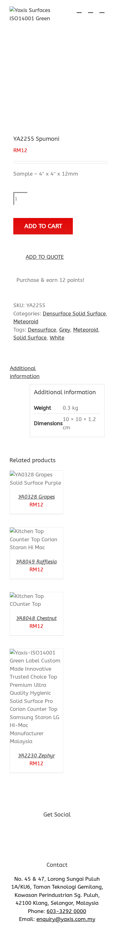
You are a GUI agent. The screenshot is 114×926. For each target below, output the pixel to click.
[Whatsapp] (57, 832)
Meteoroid (25, 321)
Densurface (42, 329)
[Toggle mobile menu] (101, 9)
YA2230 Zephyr (36, 756)
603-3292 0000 (66, 911)
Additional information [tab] (22, 372)
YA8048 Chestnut (36, 618)
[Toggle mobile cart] (79, 9)
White (57, 337)
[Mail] (74, 832)
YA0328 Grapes (36, 497)
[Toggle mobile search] (90, 9)
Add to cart (43, 226)
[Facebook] (40, 832)
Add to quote (45, 257)
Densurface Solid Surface (74, 313)
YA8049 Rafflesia (36, 562)
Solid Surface (30, 337)
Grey (64, 329)
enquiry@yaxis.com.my (65, 919)
